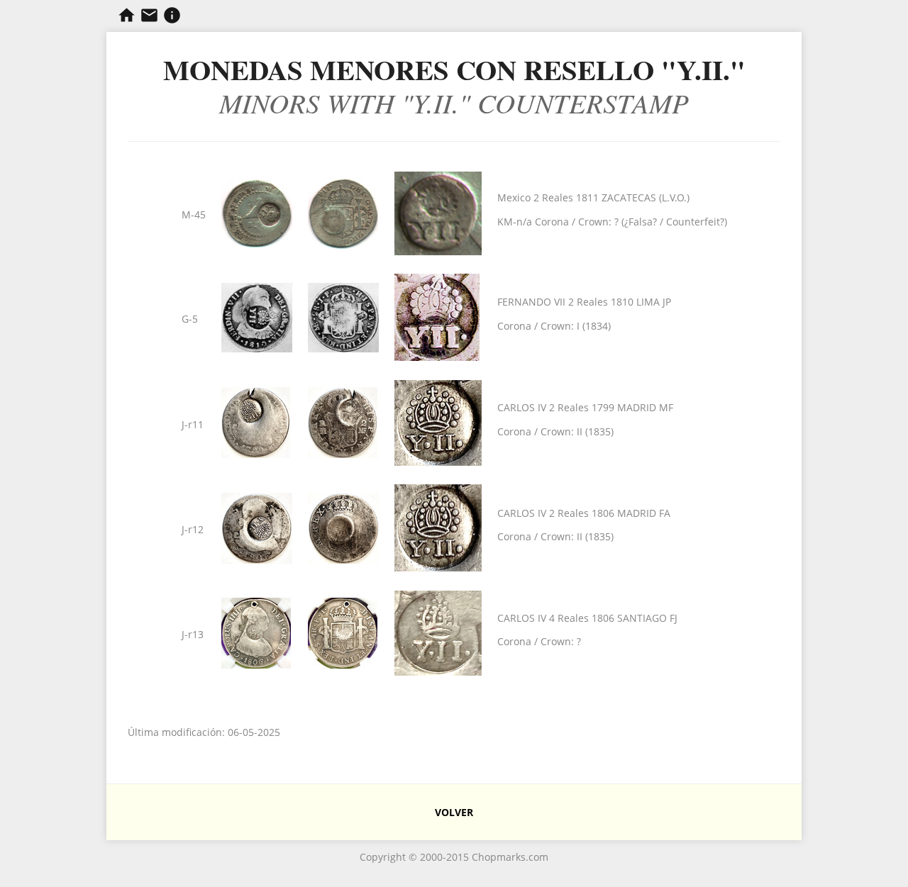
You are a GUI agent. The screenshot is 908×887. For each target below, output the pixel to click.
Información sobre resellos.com (172, 15)
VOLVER (454, 812)
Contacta (149, 15)
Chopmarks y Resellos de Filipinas (126, 15)
